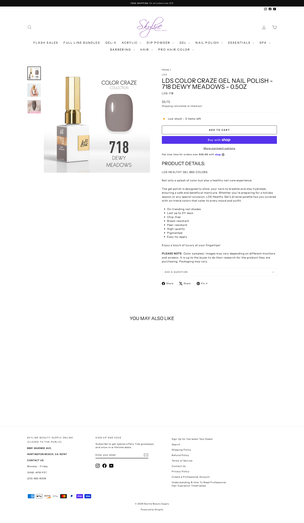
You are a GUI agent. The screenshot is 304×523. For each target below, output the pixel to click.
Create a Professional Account (191, 476)
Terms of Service (182, 460)
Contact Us (179, 466)
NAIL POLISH (207, 42)
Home (165, 69)
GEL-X (110, 42)
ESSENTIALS (240, 42)
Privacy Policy (180, 471)
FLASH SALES (45, 42)
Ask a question (176, 272)
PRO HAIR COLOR (174, 49)
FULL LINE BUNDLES (82, 42)
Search (176, 444)
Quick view (57, 385)
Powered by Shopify (152, 509)
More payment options (219, 148)
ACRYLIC (130, 42)
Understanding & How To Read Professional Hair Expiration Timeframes (199, 484)
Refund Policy (180, 455)
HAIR (145, 49)
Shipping (167, 106)
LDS (164, 74)
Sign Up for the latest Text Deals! (192, 439)
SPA (263, 42)
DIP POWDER (159, 42)
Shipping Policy (181, 449)
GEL (183, 42)
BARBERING (121, 49)
